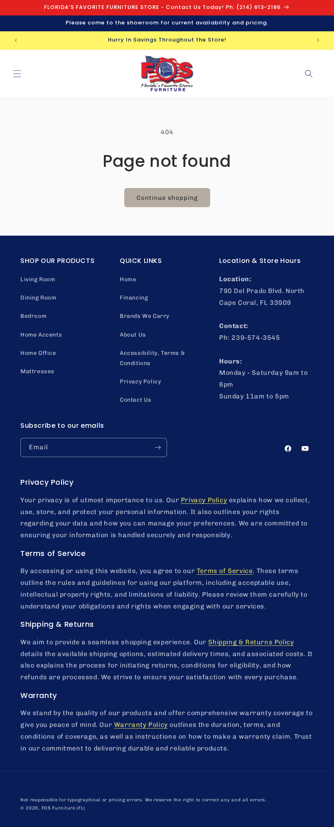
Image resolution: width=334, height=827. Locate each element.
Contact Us (136, 399)
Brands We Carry (144, 316)
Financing (134, 297)
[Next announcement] (318, 40)
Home (128, 279)
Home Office (38, 353)
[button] (17, 74)
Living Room (37, 279)
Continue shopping (167, 197)
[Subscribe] (158, 447)
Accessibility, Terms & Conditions (152, 358)
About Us (133, 334)
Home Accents (41, 334)
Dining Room (38, 297)
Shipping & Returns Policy (251, 642)
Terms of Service (225, 571)
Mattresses (37, 371)
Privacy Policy (140, 381)
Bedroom (33, 316)
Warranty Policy (141, 725)
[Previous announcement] (16, 40)
